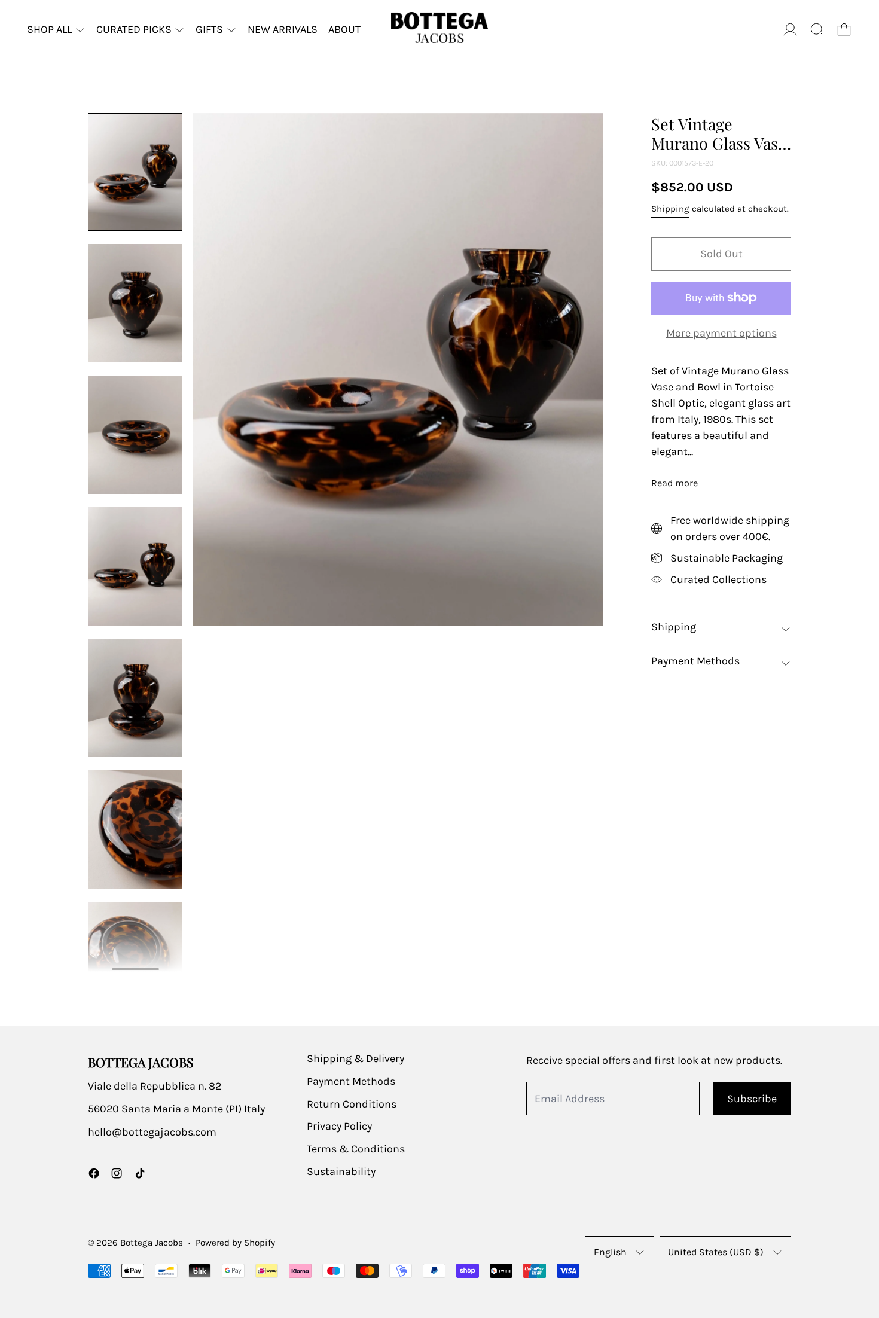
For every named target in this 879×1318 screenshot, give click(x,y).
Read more (674, 483)
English (610, 1252)
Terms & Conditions (356, 1148)
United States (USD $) (716, 1252)
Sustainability (341, 1171)
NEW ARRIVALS (283, 29)
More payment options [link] (721, 333)
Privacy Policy (339, 1126)
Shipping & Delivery (355, 1058)
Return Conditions (351, 1103)
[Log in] (790, 30)
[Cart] (844, 30)
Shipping (670, 208)
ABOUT (344, 29)
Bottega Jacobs (151, 1242)
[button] (817, 30)
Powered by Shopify (235, 1242)
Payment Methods (351, 1081)
